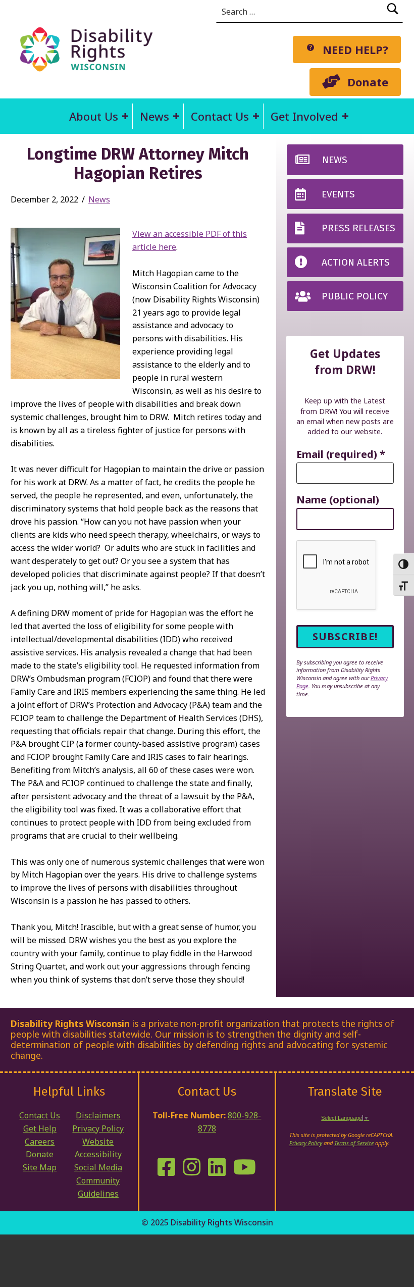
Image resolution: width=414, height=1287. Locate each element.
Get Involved (304, 116)
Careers (40, 1141)
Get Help (40, 1128)
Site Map (40, 1167)
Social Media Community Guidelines (98, 1180)
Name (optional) (337, 500)
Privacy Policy (98, 1128)
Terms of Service (354, 1143)
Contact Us (220, 116)
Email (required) (340, 454)
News (154, 116)
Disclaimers (98, 1115)
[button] (125, 116)
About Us (93, 116)
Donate (40, 1154)
